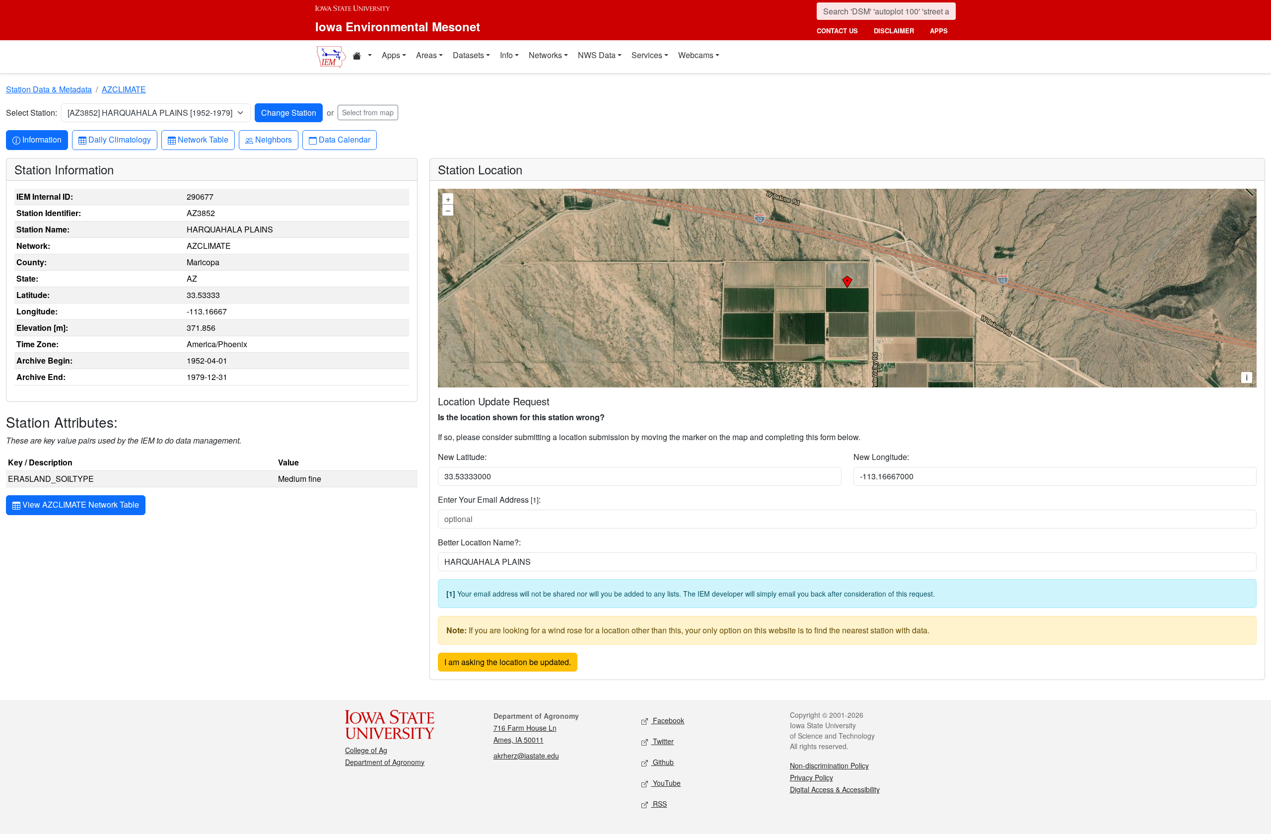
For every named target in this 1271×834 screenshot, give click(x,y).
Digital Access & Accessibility (835, 789)
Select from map (368, 112)
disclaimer (894, 30)
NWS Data (597, 55)
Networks (545, 55)
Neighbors (273, 139)
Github (662, 762)
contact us (837, 30)
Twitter (662, 741)
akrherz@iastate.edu (526, 755)
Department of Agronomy (384, 762)
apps (939, 30)
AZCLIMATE (124, 89)
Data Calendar (344, 139)
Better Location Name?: (479, 542)
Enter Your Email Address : (489, 499)
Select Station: (31, 112)
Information (42, 139)
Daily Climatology (119, 139)
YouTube (666, 783)
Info (506, 55)
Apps (391, 55)
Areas (426, 55)
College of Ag (366, 750)
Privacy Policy (811, 777)
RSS (659, 804)
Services (647, 55)
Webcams (695, 55)
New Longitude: (881, 456)
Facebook (667, 720)
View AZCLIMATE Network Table (79, 504)
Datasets (468, 55)
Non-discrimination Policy (829, 765)
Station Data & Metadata (49, 89)
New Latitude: (462, 456)
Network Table (202, 139)
